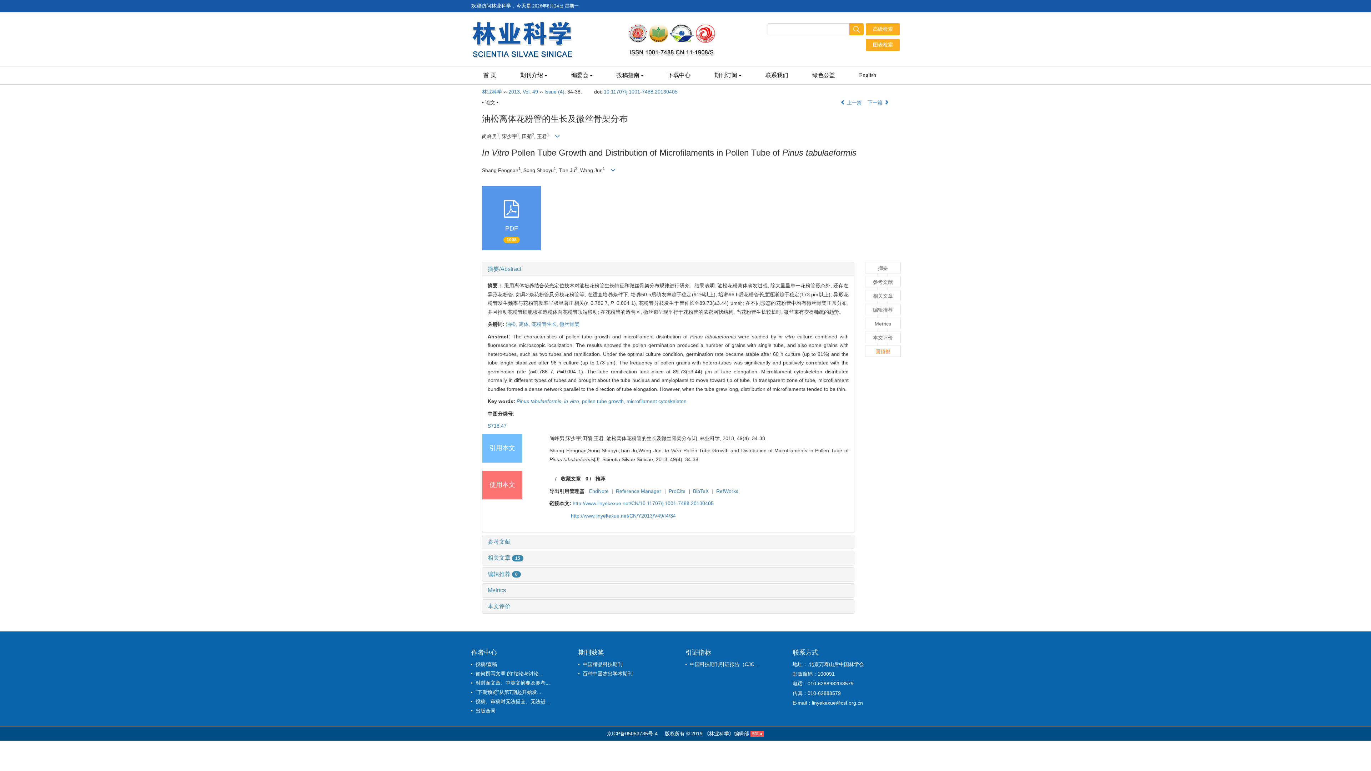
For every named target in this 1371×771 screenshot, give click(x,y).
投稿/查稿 (486, 664)
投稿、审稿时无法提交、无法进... (513, 701)
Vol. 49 (530, 92)
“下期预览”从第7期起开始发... (508, 692)
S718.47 (497, 426)
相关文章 (504, 558)
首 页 (489, 75)
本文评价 (499, 606)
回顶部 (882, 351)
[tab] (668, 269)
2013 (514, 92)
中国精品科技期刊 (603, 664)
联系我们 (776, 75)
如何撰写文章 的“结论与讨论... (509, 673)
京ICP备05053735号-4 (632, 733)
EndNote (599, 491)
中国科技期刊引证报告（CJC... (724, 664)
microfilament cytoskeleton (657, 401)
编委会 (579, 75)
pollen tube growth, (604, 401)
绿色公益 (823, 75)
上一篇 (853, 102)
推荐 (601, 479)
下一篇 (876, 102)
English (867, 75)
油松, (512, 324)
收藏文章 (571, 479)
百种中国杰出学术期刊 (608, 673)
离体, (525, 324)
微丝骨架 (569, 324)
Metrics (497, 590)
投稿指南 (628, 75)
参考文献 (499, 542)
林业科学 (492, 92)
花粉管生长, (545, 324)
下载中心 (679, 75)
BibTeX (701, 491)
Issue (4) (554, 92)
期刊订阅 (725, 75)
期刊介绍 (531, 75)
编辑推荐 (503, 574)
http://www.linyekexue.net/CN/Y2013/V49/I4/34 (623, 516)
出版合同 (486, 711)
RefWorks (727, 491)
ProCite (677, 491)
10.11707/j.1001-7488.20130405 (641, 92)
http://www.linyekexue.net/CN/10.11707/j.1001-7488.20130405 (643, 503)
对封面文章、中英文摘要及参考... (513, 683)
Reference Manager (638, 491)
